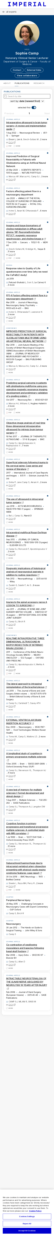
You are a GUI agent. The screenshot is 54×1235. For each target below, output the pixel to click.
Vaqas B (41, 249)
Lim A (19, 139)
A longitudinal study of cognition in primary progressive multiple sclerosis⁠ (26, 756)
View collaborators (27, 75)
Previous (9, 113)
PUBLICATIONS (22, 83)
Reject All (27, 1223)
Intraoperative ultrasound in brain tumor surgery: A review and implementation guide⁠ (26, 125)
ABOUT (7, 83)
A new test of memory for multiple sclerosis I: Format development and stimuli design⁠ (25, 793)
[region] (27, 1212)
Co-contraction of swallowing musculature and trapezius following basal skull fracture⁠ (25, 948)
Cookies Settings (27, 1216)
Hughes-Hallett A (39, 403)
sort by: (15, 101)
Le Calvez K (40, 282)
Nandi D (28, 515)
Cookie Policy (35, 1211)
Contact (17, 70)
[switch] (27, 108)
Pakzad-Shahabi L (17, 282)
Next (47, 113)
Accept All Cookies (27, 1230)
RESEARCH (39, 83)
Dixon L (12, 139)
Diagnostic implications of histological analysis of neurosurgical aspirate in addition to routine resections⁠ (25, 571)
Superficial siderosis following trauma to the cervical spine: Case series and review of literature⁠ (27, 465)
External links (34, 70)
